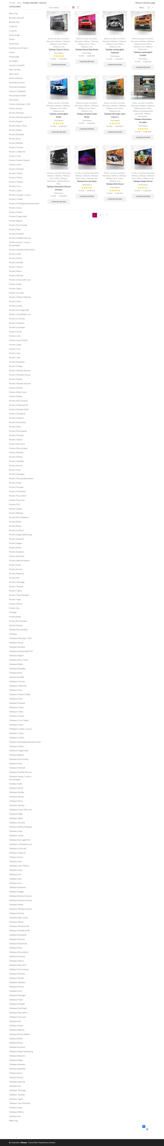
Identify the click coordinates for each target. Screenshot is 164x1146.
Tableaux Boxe (15, 672)
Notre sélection (16, 78)
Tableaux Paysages (17, 995)
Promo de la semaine (18, 621)
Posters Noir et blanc (18, 448)
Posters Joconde (16, 292)
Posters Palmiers (16, 452)
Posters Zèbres (15, 603)
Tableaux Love (15, 874)
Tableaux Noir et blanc (19, 969)
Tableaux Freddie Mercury (20, 772)
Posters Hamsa (15, 267)
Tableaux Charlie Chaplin (20, 694)
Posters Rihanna (16, 513)
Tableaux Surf (15, 1086)
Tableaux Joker (15, 831)
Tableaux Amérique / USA (20, 638)
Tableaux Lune (15, 878)
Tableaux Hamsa (16, 796)
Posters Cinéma (16, 182)
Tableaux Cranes (16, 733)
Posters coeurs (15, 190)
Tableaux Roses (16, 1042)
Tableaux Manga (16, 891)
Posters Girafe (15, 258)
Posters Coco (15, 186)
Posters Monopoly (17, 413)
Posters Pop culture (17, 495)
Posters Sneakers (16, 551)
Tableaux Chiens (16, 711)
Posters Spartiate (16, 556)
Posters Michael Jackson (20, 383)
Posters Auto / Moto (18, 125)
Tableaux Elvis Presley (18, 759)
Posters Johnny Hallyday (20, 297)
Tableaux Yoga (15, 1107)
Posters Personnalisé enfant (21, 478)
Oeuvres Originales (17, 91)
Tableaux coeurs (16, 724)
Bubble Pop (14, 22)
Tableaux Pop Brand (18, 1008)
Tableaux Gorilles (16, 792)
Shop (19, 3)
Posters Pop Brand (17, 491)
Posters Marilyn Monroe (19, 370)
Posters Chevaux (16, 169)
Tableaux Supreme (17, 1081)
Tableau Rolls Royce (115, 184)
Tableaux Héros (16, 801)
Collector (13, 26)
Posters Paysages (16, 474)
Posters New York (17, 444)
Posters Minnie (15, 396)
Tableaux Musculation (18, 952)
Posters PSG (14, 504)
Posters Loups (15, 344)
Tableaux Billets (16, 664)
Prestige (12, 612)
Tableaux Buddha (16, 677)
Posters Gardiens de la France (22, 249)
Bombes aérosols (16, 17)
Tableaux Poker (16, 999)
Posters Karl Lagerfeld (19, 310)
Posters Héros (15, 271)
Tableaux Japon (16, 818)
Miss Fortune (14, 69)
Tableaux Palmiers (17, 973)
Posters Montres (16, 418)
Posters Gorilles (16, 262)
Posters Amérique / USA (19, 104)
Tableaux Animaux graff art (21, 651)
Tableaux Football (17, 767)
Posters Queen (15, 508)
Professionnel (15, 616)
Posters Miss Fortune (18, 400)
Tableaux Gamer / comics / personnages (20, 777)
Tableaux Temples (17, 1094)
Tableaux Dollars (16, 746)
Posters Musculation (18, 431)
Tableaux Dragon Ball (18, 750)
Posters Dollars (16, 212)
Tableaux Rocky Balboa (19, 1034)
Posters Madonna (16, 362)
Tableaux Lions (15, 861)
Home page (14, 56)
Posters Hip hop (16, 275)
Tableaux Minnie (16, 922)
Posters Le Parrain (17, 318)
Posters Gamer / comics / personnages (20, 243)
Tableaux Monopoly (18, 935)
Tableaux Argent (16, 655)
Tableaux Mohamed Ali (19, 926)
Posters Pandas (16, 457)
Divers (50, 38)
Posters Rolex (15, 521)
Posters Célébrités (17, 151)
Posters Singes (15, 543)
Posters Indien (15, 284)
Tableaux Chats (16, 698)
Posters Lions (15, 336)
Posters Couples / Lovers (20, 195)
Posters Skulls (15, 547)
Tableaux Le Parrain (17, 848)
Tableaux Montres (17, 939)
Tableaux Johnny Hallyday (20, 826)
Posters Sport (15, 565)
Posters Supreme (16, 573)
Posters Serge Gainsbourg (20, 534)
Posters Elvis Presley (18, 225)
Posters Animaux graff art (20, 117)
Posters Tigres (15, 590)
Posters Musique (16, 435)
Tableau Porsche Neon (87, 181)
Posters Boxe (15, 138)
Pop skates (14, 99)
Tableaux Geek (15, 783)
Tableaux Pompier (17, 1004)
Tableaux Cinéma (16, 716)
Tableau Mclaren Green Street (86, 115)
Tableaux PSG (15, 1021)
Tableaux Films (15, 763)
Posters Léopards (16, 323)
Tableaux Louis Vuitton (19, 865)
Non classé (14, 74)
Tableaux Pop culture (18, 1012)
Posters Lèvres (15, 331)
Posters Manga (15, 366)
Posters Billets (15, 130)
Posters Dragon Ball (18, 216)
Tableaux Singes (16, 1060)
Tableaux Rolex (15, 1038)
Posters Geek (15, 254)
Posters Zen (14, 608)
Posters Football (16, 233)
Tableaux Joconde (17, 822)
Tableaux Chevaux (17, 703)
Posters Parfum (16, 465)
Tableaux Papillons (17, 982)
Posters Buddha (16, 143)
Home (11, 52)
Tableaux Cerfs (15, 690)
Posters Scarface (16, 530)
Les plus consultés (61, 38)
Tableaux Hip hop (16, 805)
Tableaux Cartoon (17, 681)
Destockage (14, 35)
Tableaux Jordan (16, 835)
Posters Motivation (17, 422)
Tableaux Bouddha (17, 668)
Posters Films (15, 229)
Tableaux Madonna (17, 887)
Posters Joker (15, 301)
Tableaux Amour (16, 642)
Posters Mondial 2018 (18, 409)
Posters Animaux (16, 112)
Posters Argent (15, 121)
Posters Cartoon (16, 147)
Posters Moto (15, 426)
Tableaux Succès (16, 1077)
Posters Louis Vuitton (18, 340)
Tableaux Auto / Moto (58, 44)
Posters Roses (15, 526)
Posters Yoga (15, 599)
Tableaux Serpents (17, 1055)
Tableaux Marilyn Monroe (20, 896)
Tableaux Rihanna (16, 1030)
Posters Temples (16, 586)
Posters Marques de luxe (19, 374)
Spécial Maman (15, 625)
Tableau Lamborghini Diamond (114, 51)
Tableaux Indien (16, 814)
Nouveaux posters (17, 82)
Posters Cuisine (16, 199)
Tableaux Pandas (16, 978)
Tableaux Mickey (16, 913)
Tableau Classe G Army (58, 49)
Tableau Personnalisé (18, 629)
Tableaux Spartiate (17, 1068)
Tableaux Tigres (16, 1099)
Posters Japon (15, 288)
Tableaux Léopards (17, 852)
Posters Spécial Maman (19, 560)
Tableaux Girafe (16, 788)
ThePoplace (58, 53)
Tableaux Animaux (17, 647)
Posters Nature (15, 439)
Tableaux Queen (16, 1025)
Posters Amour (15, 108)
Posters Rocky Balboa (19, 517)
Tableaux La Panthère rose (20, 844)
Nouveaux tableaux (54, 41)
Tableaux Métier (16, 904)
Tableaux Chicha (16, 707)
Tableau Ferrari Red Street (86, 49)
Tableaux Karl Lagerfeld (19, 840)
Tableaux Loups (16, 870)
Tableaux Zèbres (16, 1112)
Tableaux (66, 41)
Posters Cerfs (15, 156)
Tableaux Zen (15, 1116)
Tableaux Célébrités (18, 685)
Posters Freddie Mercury (20, 238)
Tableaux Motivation (18, 943)
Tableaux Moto (15, 947)
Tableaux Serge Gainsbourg (21, 1051)
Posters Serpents (16, 539)
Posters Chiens (15, 177)
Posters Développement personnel (24, 203)
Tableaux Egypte (16, 755)
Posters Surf (14, 577)
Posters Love (14, 349)
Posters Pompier (16, 487)
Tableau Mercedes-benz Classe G (114, 115)
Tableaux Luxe (58, 47)
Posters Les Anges (17, 327)
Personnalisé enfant (17, 95)
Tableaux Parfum (16, 986)
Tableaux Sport (15, 1073)
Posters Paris (15, 470)
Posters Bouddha (16, 134)
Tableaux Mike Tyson (18, 917)
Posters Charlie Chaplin (19, 160)
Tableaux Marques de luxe (20, 900)
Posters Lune (14, 353)
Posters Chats (15, 164)
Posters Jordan (15, 305)
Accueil (12, 3)
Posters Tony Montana (19, 595)
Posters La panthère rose (20, 314)
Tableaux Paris (15, 991)
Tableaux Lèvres (16, 857)
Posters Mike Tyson (18, 392)
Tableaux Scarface (17, 1047)
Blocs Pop (13, 13)
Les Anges (13, 61)
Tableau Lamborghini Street (58, 115)
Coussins (13, 30)
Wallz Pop (13, 1120)
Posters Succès (15, 569)
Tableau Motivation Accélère (143, 120)
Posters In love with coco (20, 279)
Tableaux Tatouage (17, 1090)
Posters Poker (15, 482)
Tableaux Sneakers (17, 1064)
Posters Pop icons (17, 500)
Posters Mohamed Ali (18, 405)
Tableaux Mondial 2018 (19, 930)
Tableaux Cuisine (16, 737)
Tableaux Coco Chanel (19, 720)
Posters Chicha (15, 173)
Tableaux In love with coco (20, 809)
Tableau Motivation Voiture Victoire (59, 188)
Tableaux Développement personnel (24, 742)
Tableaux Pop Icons (17, 1017)
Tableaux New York (17, 965)
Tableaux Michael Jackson (20, 909)
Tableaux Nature (16, 960)
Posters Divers (15, 207)
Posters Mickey (16, 387)
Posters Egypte (15, 220)
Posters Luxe (14, 357)
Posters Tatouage (16, 582)
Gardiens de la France (18, 48)
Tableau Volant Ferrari (143, 181)
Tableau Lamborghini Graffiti (143, 53)
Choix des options (58, 65)
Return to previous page (145, 3)
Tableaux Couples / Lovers (20, 729)
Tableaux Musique (17, 956)
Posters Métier (15, 379)
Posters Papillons (16, 461)
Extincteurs (14, 43)
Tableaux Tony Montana (19, 1103)
